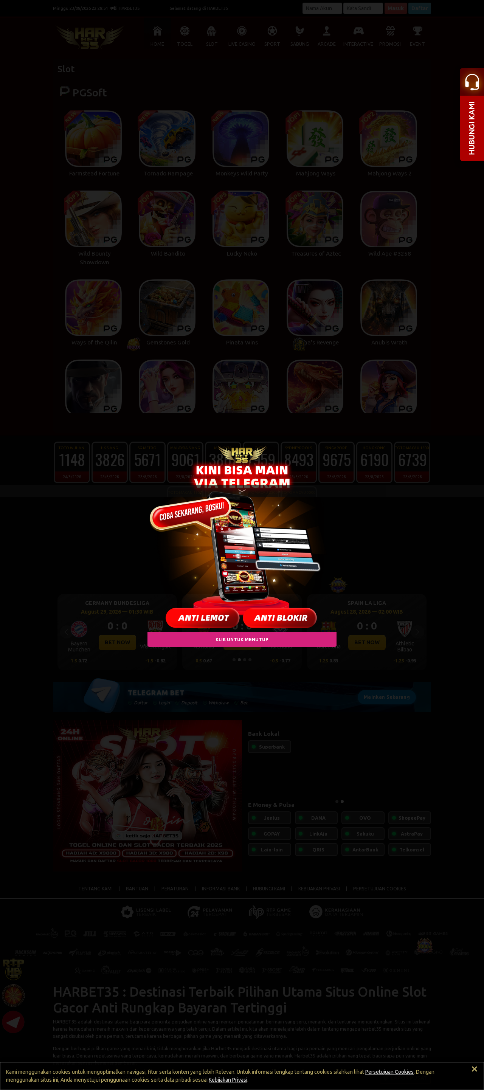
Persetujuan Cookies (389, 1072)
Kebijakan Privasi (228, 1080)
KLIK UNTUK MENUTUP (242, 639)
